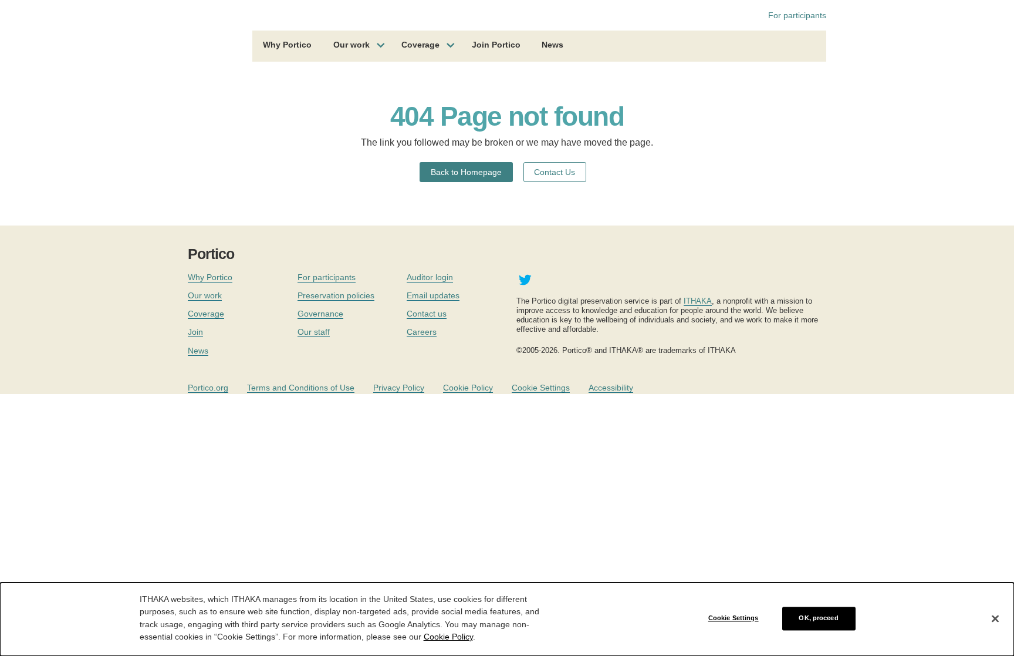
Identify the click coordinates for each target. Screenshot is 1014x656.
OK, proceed (818, 618)
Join (195, 332)
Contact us (427, 313)
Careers (422, 332)
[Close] (995, 618)
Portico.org (208, 387)
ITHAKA (698, 301)
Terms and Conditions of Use (300, 387)
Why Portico (287, 44)
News (552, 44)
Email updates (433, 295)
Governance (320, 313)
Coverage (420, 44)
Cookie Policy (468, 387)
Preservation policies (336, 295)
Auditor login (430, 277)
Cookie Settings (541, 387)
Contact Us (554, 172)
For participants (797, 15)
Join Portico (496, 44)
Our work (351, 44)
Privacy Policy (398, 387)
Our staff (314, 332)
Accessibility (611, 387)
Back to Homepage (466, 172)
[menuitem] (287, 46)
